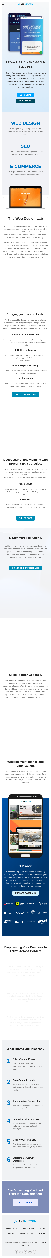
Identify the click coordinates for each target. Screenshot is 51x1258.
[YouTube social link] (25, 1252)
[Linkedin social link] (30, 1252)
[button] (3, 198)
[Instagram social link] (21, 1252)
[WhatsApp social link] (34, 1252)
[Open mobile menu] (3, 4)
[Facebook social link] (16, 1252)
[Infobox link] (25, 128)
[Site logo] (25, 4)
